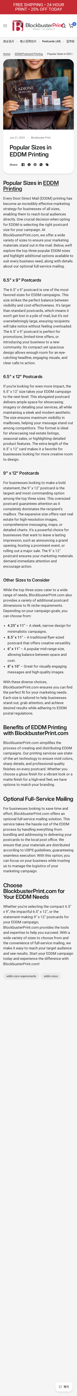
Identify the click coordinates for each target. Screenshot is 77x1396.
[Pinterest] (35, 164)
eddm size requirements (21, 976)
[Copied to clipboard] (47, 164)
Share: (14, 164)
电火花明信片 (28, 41)
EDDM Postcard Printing (29, 54)
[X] (29, 164)
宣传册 (70, 41)
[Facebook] (23, 164)
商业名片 (8, 41)
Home (6, 54)
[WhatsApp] (41, 164)
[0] (70, 25)
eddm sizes (51, 976)
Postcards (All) (51, 41)
